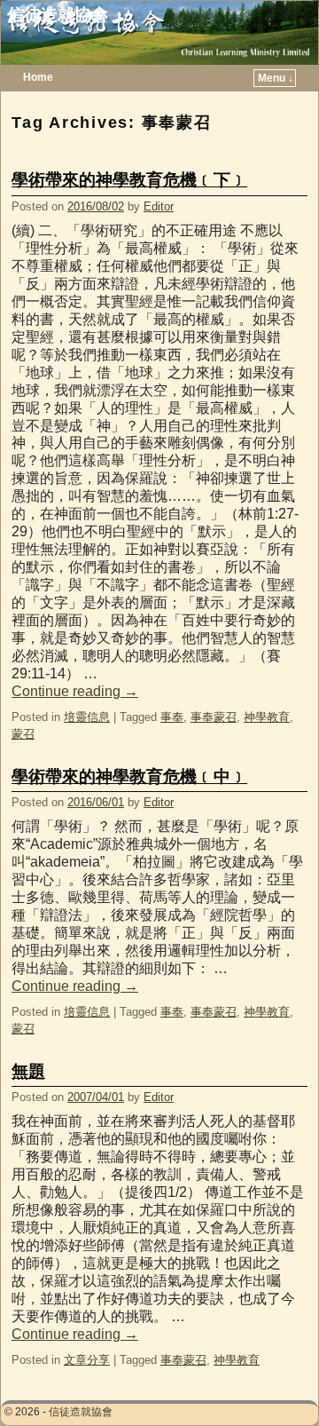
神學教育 (267, 717)
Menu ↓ (275, 78)
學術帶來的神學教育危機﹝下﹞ (129, 179)
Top (276, 1383)
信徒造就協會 (57, 14)
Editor (159, 206)
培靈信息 (87, 717)
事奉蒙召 (214, 717)
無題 (28, 1071)
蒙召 (23, 734)
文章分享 (87, 1360)
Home (38, 77)
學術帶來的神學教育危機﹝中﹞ (129, 776)
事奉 (171, 717)
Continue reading (75, 691)
